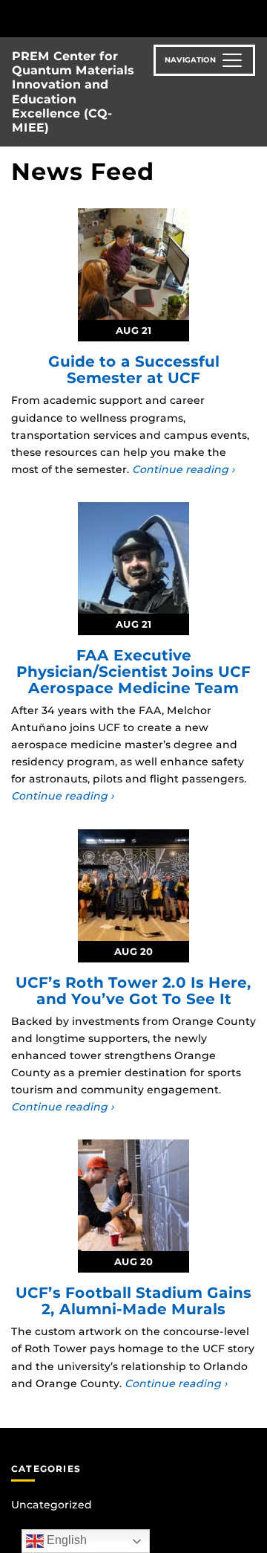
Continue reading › (183, 469)
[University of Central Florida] (112, 18)
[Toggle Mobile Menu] (252, 17)
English (65, 1540)
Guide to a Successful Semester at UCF (134, 370)
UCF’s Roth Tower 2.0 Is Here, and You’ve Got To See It (133, 991)
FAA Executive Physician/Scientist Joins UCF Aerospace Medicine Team (133, 671)
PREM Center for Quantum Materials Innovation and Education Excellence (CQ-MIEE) (73, 92)
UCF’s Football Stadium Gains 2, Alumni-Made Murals (133, 1301)
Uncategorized (51, 1504)
